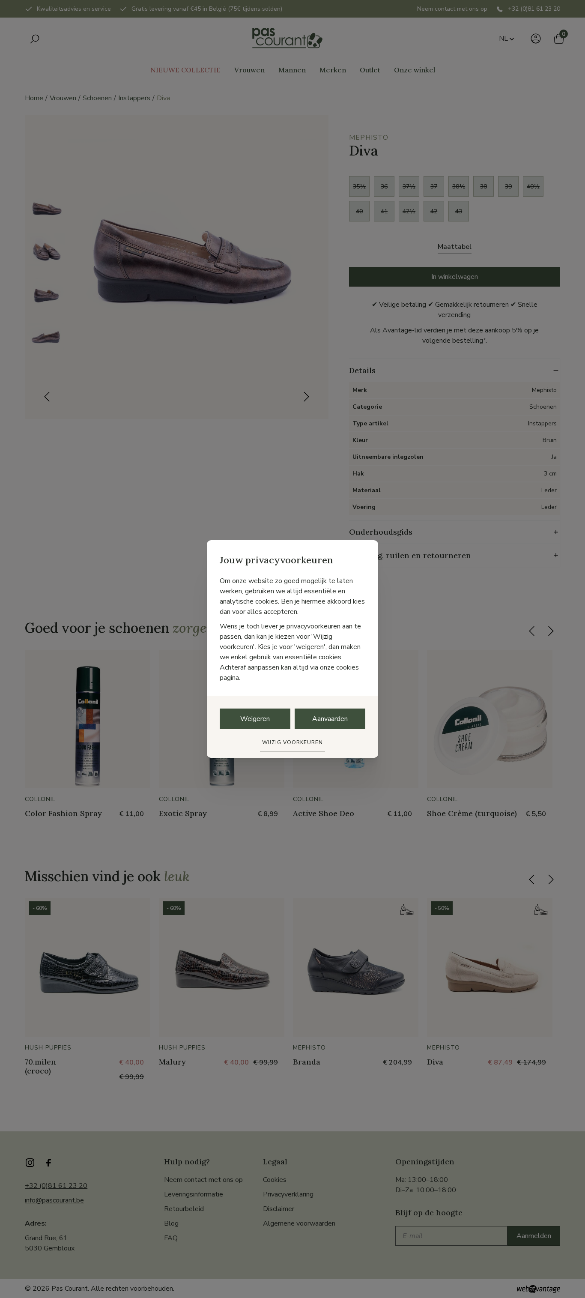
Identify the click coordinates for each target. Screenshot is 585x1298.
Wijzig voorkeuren (292, 742)
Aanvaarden (330, 719)
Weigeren (255, 719)
